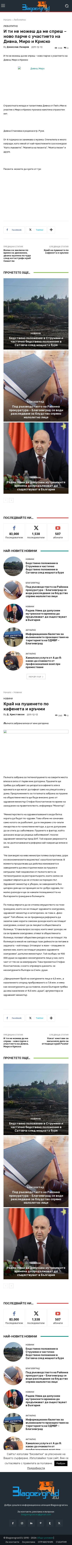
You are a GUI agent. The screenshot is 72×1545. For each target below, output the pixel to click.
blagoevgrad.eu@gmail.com (36, 1514)
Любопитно (20, 19)
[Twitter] (59, 1523)
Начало (7, 19)
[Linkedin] (31, 1523)
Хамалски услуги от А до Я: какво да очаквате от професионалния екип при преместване (44, 662)
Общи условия (45, 1537)
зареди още (34, 676)
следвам (36, 526)
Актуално (31, 630)
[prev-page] (5, 500)
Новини (36, 333)
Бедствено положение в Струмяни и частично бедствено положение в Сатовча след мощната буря (36, 341)
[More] (51, 229)
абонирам (58, 526)
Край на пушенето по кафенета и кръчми (56, 251)
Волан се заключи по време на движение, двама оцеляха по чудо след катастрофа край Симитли (17, 255)
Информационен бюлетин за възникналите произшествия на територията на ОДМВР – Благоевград (47, 638)
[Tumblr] (49, 1523)
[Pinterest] (40, 1523)
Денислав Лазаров (18, 47)
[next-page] (11, 500)
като (14, 526)
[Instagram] (22, 1523)
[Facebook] (12, 1523)
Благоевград (35, 402)
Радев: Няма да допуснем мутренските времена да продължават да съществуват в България (36, 485)
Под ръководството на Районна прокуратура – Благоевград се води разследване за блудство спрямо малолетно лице (36, 412)
